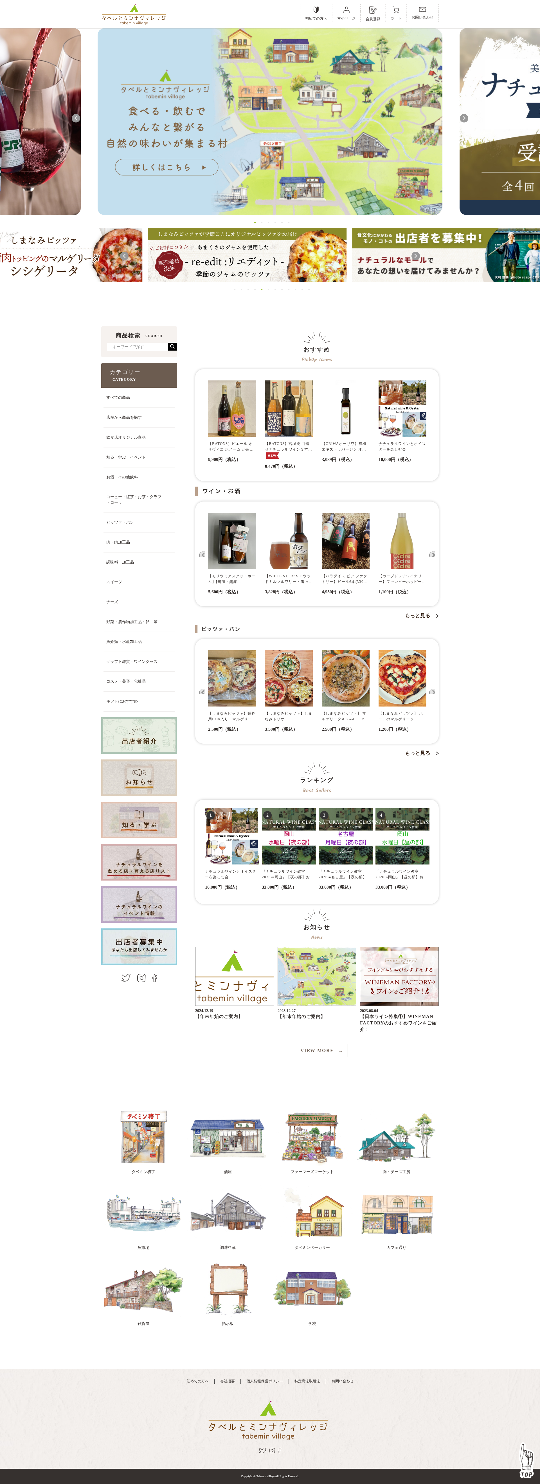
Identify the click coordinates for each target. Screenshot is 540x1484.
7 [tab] (273, 288)
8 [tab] (280, 288)
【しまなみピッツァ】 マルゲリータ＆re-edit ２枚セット (345, 716)
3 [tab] (267, 221)
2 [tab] (260, 221)
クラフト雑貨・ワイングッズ (132, 661)
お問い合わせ (343, 1381)
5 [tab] (280, 221)
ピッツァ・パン (120, 522)
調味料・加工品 (120, 562)
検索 (172, 347)
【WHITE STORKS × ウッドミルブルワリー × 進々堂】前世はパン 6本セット (288, 579)
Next (464, 118)
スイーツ (114, 582)
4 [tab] (273, 221)
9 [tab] (287, 288)
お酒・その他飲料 (122, 477)
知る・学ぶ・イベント (126, 457)
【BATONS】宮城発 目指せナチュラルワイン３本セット (288, 447)
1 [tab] (253, 221)
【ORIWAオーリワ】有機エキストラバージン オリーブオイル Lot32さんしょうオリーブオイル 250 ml (345, 447)
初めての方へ (198, 1381)
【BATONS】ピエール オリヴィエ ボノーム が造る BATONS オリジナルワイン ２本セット (231, 447)
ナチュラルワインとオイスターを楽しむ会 (402, 446)
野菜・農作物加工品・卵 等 (132, 622)
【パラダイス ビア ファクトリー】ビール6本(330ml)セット (346, 579)
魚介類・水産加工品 (124, 641)
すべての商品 (118, 397)
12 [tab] (307, 288)
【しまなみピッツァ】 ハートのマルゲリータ (401, 716)
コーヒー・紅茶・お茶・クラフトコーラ (133, 500)
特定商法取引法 (307, 1381)
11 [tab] (300, 288)
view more (321, 1050)
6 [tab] (287, 221)
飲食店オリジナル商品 (126, 437)
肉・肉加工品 (118, 542)
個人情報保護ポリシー (264, 1381)
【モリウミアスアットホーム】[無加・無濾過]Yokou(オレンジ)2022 (231, 579)
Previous (76, 118)
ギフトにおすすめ (122, 701)
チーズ (112, 602)
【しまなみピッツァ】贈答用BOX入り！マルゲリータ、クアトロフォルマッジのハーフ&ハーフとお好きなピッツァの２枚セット (231, 716)
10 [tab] (293, 288)
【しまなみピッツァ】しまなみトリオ (288, 716)
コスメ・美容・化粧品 (126, 681)
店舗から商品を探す (124, 417)
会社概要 (227, 1381)
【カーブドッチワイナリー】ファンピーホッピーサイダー (402, 579)
